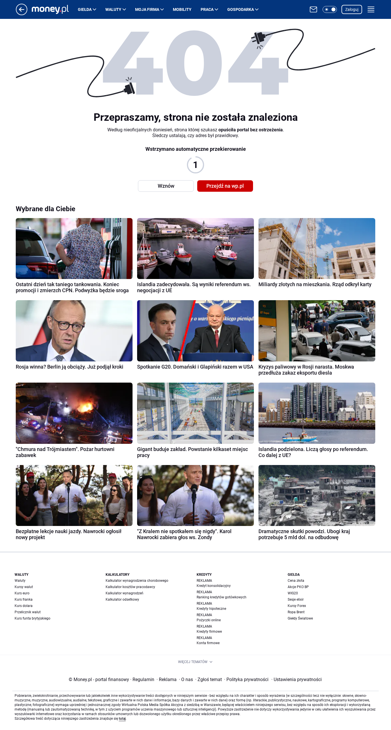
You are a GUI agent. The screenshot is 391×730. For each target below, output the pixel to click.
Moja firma (147, 9)
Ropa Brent (296, 612)
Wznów (166, 186)
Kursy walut (24, 587)
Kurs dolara (24, 606)
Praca (207, 9)
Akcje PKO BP (298, 587)
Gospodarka (240, 9)
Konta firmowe (208, 643)
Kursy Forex (297, 606)
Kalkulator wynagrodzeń (124, 593)
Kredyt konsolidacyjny (214, 586)
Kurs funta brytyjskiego (32, 618)
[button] (330, 9)
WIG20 (293, 593)
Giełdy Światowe (300, 618)
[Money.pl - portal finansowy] (55, 9)
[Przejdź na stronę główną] (21, 13)
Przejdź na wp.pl (225, 186)
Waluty (113, 9)
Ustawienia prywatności (296, 679)
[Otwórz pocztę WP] (313, 9)
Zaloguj (351, 9)
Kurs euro (22, 593)
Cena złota (296, 581)
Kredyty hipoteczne (211, 609)
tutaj (122, 719)
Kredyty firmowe (209, 632)
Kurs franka (24, 600)
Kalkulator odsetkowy (122, 600)
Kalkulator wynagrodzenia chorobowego (137, 581)
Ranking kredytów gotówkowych (221, 597)
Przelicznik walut (28, 612)
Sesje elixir (296, 600)
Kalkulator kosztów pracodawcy (130, 587)
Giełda (85, 9)
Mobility (182, 9)
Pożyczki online (209, 620)
